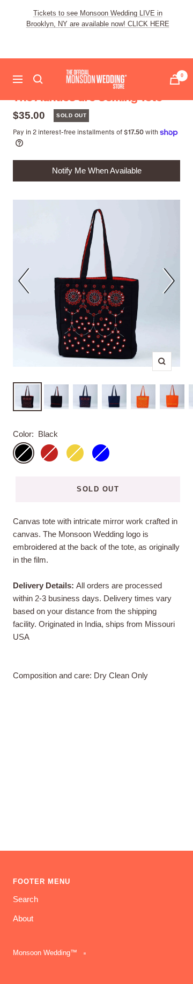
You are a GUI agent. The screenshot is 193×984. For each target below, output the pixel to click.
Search (25, 899)
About (23, 918)
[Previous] (24, 282)
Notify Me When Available (97, 170)
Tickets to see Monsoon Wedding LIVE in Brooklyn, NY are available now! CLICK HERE (97, 18)
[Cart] (174, 79)
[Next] (168, 282)
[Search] (38, 79)
